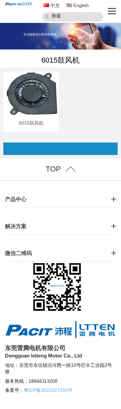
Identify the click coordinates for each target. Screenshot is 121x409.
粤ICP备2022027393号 (48, 390)
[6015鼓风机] (31, 93)
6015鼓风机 (60, 60)
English (80, 5)
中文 (54, 5)
